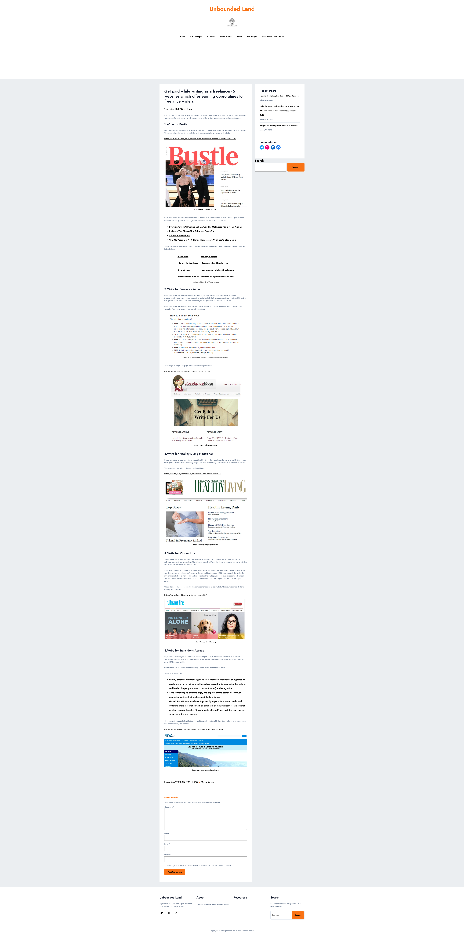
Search (259, 160)
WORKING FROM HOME (186, 781)
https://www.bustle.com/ (208, 209)
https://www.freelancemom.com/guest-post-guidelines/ (187, 371)
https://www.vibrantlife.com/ (205, 642)
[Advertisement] (232, 61)
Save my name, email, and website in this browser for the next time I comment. (199, 865)
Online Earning (207, 781)
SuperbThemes (248, 930)
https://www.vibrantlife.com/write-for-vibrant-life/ (185, 595)
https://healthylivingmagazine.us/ (205, 544)
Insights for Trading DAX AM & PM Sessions (279, 125)
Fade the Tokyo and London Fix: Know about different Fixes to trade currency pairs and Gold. (279, 110)
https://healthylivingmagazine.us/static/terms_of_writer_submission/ (192, 474)
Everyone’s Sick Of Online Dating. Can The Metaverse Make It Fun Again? (205, 226)
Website (167, 854)
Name (167, 833)
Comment (169, 807)
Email (167, 844)
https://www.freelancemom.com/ (206, 445)
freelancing (169, 781)
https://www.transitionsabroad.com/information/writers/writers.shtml (193, 729)
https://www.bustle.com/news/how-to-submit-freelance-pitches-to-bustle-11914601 (200, 138)
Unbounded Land (232, 9)
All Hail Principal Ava (179, 235)
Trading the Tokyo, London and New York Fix (279, 95)
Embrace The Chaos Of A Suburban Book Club (192, 231)
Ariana (189, 108)
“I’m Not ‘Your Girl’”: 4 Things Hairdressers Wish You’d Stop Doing (202, 239)
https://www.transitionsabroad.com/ (205, 770)
